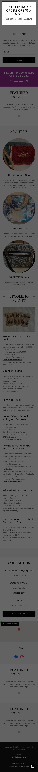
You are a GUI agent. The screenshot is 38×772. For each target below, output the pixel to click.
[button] (33, 767)
